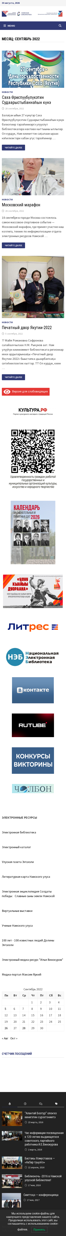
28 (23, 1028)
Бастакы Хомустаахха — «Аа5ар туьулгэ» (40, 1160)
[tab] (9, 1103)
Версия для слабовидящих (29, 391)
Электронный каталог (16, 847)
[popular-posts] (9, 1103)
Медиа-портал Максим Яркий (21, 974)
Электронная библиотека (19, 832)
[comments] (41, 1103)
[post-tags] (56, 1103)
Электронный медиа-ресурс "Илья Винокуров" (32, 960)
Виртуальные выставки (17, 911)
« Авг (5, 1038)
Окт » (13, 1038)
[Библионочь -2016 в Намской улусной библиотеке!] (12, 1177)
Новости (7, 92)
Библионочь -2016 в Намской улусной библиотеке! (43, 1178)
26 (6, 1028)
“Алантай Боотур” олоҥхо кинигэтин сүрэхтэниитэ (41, 1115)
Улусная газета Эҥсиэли (18, 862)
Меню (11, 25)
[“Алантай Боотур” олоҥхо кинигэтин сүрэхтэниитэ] (12, 1114)
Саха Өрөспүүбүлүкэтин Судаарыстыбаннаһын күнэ (26, 100)
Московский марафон (21, 204)
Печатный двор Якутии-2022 (27, 327)
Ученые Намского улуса (17, 925)
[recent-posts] (25, 1103)
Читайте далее (15, 148)
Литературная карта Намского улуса (26, 877)
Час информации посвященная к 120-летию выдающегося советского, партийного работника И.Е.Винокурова (44, 1138)
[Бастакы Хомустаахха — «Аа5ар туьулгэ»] (12, 1159)
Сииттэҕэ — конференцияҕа (41, 1195)
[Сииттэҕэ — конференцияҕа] (11, 1195)
